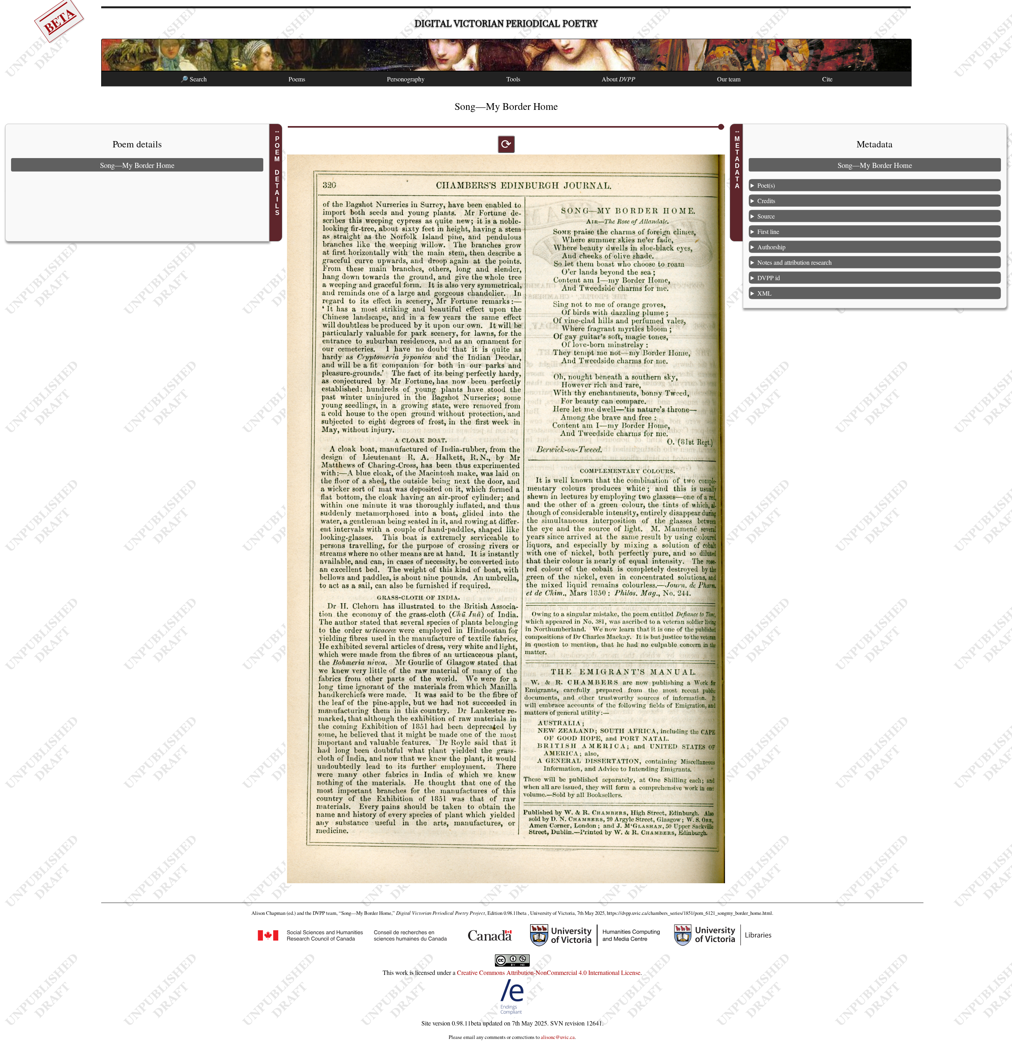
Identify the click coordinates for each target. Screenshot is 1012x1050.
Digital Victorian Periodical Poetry (506, 23)
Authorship (771, 247)
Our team (728, 79)
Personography (406, 79)
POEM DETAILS (277, 176)
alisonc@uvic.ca (558, 1037)
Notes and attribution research (794, 262)
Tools (513, 79)
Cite (827, 79)
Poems (297, 79)
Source (766, 216)
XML (764, 293)
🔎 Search (193, 79)
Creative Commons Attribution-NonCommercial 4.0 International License (548, 972)
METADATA (737, 162)
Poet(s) (766, 185)
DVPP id (768, 277)
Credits (766, 200)
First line (768, 231)
